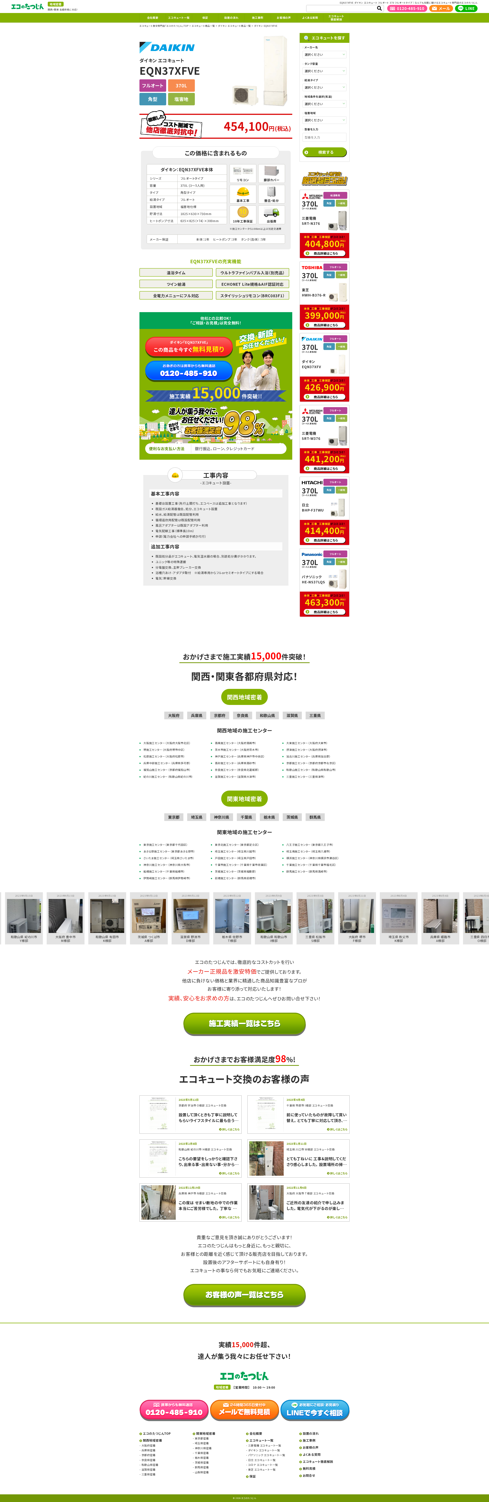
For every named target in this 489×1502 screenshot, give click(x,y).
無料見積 (309, 1468)
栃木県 (269, 817)
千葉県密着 (202, 1453)
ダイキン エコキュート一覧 (264, 1450)
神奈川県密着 (203, 1448)
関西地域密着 (244, 697)
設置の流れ (231, 17)
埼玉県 (196, 817)
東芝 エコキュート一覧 (261, 1469)
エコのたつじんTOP (157, 1433)
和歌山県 (267, 715)
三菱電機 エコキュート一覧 (264, 1445)
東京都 (174, 817)
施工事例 (257, 17)
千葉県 (246, 817)
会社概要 (152, 17)
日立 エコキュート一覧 (261, 1460)
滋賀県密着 (149, 1469)
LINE (470, 8)
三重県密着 (149, 1474)
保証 (205, 17)
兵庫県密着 (149, 1450)
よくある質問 (310, 17)
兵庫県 (196, 715)
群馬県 (315, 817)
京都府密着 (149, 1455)
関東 (56, 9)
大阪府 (174, 715)
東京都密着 (202, 1438)
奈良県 (242, 715)
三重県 (315, 715)
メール (444, 8)
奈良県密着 (149, 1460)
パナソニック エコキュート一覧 (266, 1455)
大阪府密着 (149, 1445)
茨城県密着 (202, 1462)
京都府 (219, 715)
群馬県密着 (202, 1467)
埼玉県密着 (202, 1443)
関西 (50, 9)
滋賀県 (292, 715)
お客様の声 (284, 17)
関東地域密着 (244, 798)
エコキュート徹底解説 (336, 17)
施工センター (239, 229)
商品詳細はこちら (326, 253)
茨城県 (292, 817)
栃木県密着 (202, 1458)
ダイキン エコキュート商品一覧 (234, 25)
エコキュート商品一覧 (203, 25)
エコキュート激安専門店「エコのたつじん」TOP (164, 25)
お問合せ (309, 1475)
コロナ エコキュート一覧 (263, 1465)
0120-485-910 (410, 8)
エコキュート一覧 (178, 17)
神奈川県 (221, 817)
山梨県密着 (202, 1472)
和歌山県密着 (150, 1465)
